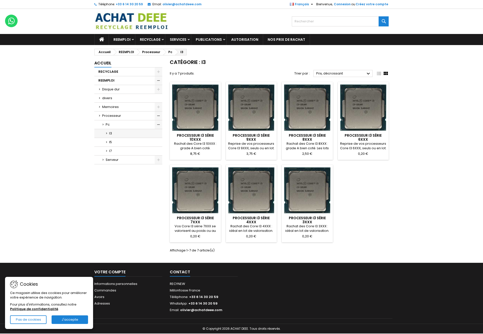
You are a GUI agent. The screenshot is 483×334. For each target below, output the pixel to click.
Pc (108, 124)
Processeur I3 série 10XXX (195, 137)
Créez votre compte (372, 4)
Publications (209, 39)
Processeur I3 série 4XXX (251, 220)
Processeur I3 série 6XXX (363, 137)
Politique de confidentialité (34, 309)
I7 (110, 151)
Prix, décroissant (343, 74)
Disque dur (111, 89)
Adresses (102, 303)
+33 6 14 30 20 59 (129, 4)
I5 (110, 142)
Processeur (111, 115)
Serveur (112, 159)
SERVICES (178, 39)
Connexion (342, 4)
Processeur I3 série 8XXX (307, 137)
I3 (110, 133)
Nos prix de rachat (286, 39)
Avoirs (99, 296)
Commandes (105, 290)
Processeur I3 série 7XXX (195, 220)
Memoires (110, 106)
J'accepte (70, 319)
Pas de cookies (28, 319)
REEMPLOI (122, 39)
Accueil (102, 63)
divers (107, 98)
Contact (180, 272)
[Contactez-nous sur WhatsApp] (11, 21)
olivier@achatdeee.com (182, 4)
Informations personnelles (115, 283)
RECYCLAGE (150, 39)
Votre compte (110, 272)
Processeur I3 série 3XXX (307, 220)
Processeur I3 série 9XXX (251, 137)
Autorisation (244, 39)
